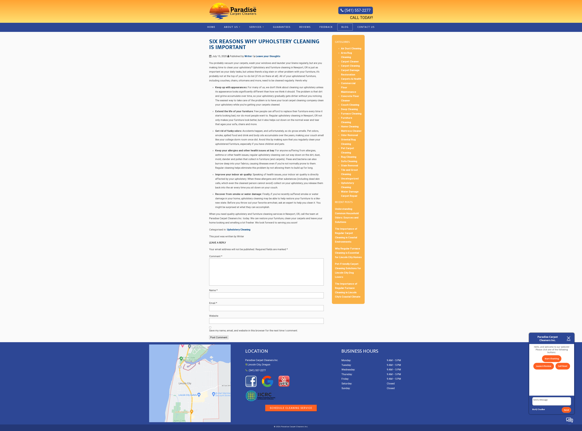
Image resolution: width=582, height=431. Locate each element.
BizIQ (534, 409)
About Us (231, 27)
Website (213, 315)
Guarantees (282, 27)
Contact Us (366, 27)
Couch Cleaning (350, 104)
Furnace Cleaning (351, 113)
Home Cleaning (350, 126)
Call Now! (562, 366)
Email (213, 303)
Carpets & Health (351, 78)
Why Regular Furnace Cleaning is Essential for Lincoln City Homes (348, 253)
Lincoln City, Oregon (259, 364)
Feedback (326, 27)
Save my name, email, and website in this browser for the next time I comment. (253, 330)
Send (566, 410)
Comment (215, 256)
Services (255, 27)
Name (213, 290)
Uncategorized (350, 178)
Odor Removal (349, 135)
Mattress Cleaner (351, 130)
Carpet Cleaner (350, 61)
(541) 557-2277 (357, 10)
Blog (345, 27)
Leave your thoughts (268, 56)
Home (211, 27)
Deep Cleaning (349, 109)
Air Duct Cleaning (351, 48)
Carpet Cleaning (350, 65)
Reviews (305, 27)
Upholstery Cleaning (238, 229)
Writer (248, 56)
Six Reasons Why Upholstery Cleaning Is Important (264, 44)
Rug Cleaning (348, 156)
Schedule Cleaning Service (291, 407)
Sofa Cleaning (349, 161)
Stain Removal (349, 165)
